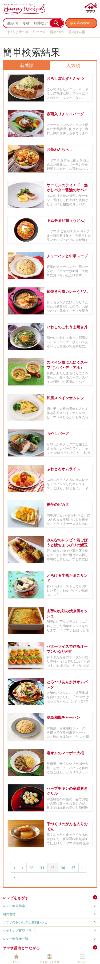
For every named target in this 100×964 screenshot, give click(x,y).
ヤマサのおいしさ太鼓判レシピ (25, 922)
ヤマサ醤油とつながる (21, 947)
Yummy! (39, 32)
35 (52, 867)
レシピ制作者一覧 (15, 938)
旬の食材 (9, 914)
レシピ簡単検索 (14, 906)
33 (32, 867)
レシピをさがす (16, 897)
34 (42, 867)
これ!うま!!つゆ (16, 32)
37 (73, 867)
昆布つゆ (57, 32)
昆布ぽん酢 (77, 32)
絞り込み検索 (80, 23)
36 (63, 867)
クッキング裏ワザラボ (19, 930)
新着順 (27, 65)
